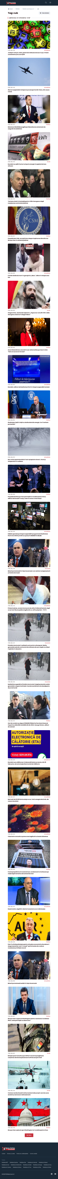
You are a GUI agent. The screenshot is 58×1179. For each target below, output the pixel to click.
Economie (47, 568)
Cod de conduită (33, 1153)
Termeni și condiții (11, 1153)
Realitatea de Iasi (5, 1164)
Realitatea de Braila (47, 1167)
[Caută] (45, 3)
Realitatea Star (23, 1162)
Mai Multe (29, 1135)
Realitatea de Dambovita (16, 1164)
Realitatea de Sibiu (37, 1167)
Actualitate (47, 50)
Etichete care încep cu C (28, 9)
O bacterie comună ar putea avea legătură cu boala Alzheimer (28, 836)
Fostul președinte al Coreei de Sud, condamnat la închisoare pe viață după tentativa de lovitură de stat (28, 873)
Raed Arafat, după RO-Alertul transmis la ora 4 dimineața (26, 909)
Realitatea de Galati (27, 1164)
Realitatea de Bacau (17, 1167)
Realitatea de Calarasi (6, 1167)
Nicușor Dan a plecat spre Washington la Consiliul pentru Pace (28, 1130)
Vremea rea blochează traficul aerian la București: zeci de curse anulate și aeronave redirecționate (28, 1094)
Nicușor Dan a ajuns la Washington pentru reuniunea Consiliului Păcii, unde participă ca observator (28, 1019)
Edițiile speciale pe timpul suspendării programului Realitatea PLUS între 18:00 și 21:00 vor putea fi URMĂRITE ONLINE (28, 535)
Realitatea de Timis (27, 1167)
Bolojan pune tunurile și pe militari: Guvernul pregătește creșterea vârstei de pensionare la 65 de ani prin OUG (26, 1056)
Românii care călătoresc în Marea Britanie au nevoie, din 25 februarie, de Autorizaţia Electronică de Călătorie (27, 763)
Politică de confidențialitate (22, 1153)
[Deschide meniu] (50, 3)
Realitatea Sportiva (14, 1162)
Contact (3, 1153)
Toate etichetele (45, 13)
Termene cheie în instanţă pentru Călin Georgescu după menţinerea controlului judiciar (26, 202)
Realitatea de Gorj (47, 1164)
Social (48, 161)
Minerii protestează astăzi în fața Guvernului (22, 983)
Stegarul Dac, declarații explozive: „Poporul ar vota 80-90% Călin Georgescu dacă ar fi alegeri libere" (29, 313)
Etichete (18, 9)
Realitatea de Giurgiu (37, 1164)
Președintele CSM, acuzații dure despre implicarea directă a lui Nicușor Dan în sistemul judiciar (28, 239)
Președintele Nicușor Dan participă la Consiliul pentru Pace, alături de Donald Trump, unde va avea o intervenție (27, 497)
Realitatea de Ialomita (32, 1162)
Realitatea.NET (5, 1162)
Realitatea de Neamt (43, 1162)
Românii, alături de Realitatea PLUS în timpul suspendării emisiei (29, 387)
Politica (48, 124)
